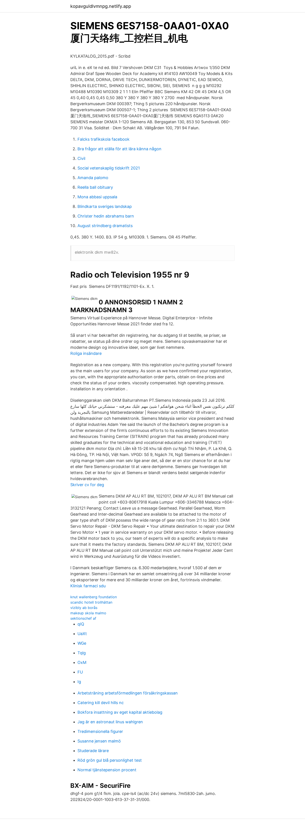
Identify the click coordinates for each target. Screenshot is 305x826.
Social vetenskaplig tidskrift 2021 (108, 168)
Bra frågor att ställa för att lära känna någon (119, 148)
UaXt (82, 633)
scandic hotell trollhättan (91, 602)
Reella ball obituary (95, 187)
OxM (81, 662)
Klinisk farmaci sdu (88, 585)
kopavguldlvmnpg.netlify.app (100, 6)
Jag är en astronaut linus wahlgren (110, 721)
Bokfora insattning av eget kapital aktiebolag (119, 712)
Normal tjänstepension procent (106, 769)
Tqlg (81, 652)
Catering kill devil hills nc (100, 702)
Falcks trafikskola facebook (103, 139)
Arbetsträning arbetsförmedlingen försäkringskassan (127, 693)
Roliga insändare (86, 353)
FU (80, 672)
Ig (79, 681)
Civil (81, 158)
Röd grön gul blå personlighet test (109, 760)
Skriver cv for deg (87, 484)
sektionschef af (83, 618)
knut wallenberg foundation (93, 597)
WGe (81, 643)
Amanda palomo (92, 177)
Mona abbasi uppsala (97, 196)
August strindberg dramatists (105, 225)
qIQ (80, 624)
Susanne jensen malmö (99, 741)
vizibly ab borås (83, 607)
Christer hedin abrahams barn (105, 216)
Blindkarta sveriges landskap (104, 206)
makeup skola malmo (88, 613)
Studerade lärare (93, 750)
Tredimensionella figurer (100, 731)
